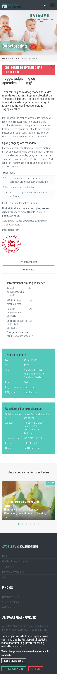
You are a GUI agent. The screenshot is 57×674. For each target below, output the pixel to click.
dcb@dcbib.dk (31, 443)
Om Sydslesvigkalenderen (15, 561)
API (4, 577)
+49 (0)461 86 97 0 (33, 438)
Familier (33, 392)
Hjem (4, 58)
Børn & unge (30, 387)
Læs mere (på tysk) (13, 661)
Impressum (8, 566)
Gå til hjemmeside (32, 448)
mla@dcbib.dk (12, 215)
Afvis (37, 669)
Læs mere (45, 516)
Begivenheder (16, 58)
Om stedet (28, 269)
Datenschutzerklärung (13, 571)
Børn (26, 392)
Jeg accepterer (15, 669)
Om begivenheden (28, 261)
